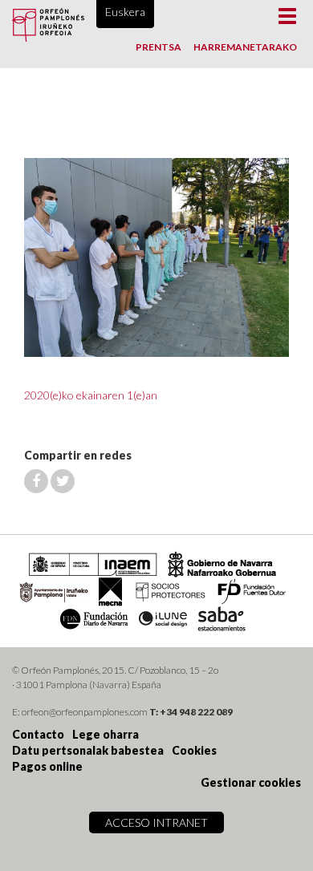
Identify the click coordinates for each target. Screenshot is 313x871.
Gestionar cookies (251, 782)
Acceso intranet (156, 822)
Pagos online (47, 766)
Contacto (38, 734)
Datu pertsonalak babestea (88, 750)
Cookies (194, 750)
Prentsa (158, 47)
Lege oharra (105, 734)
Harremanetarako (245, 47)
